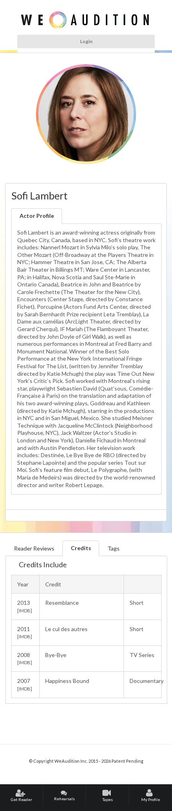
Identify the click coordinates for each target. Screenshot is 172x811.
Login (86, 41)
